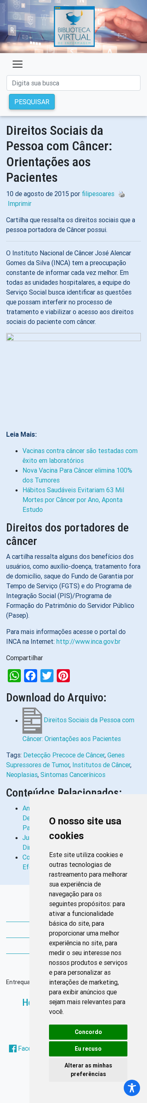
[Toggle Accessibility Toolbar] (132, 1088)
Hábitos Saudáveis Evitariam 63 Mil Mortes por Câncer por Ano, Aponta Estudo (73, 500)
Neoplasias (22, 774)
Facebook (32, 1048)
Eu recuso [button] (88, 1048)
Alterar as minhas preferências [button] (88, 1070)
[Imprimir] (119, 194)
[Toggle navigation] (18, 64)
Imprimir (19, 203)
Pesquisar (31, 102)
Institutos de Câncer (101, 765)
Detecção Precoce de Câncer (64, 755)
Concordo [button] (88, 1032)
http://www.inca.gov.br (88, 641)
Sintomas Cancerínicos (72, 774)
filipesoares (98, 194)
